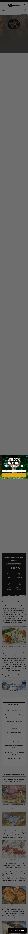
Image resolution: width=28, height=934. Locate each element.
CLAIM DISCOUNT (14, 475)
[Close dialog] (27, 456)
